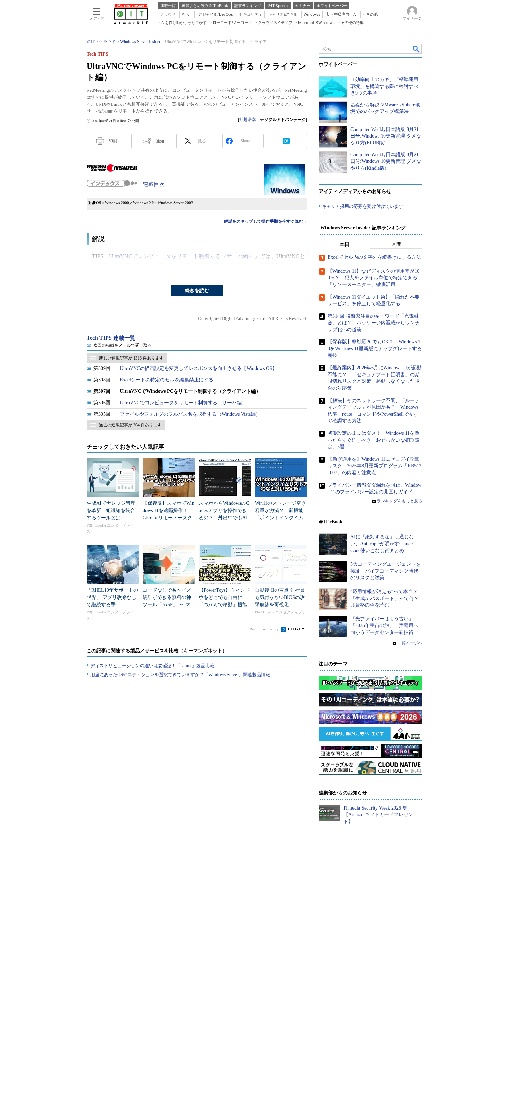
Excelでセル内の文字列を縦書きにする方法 (374, 257)
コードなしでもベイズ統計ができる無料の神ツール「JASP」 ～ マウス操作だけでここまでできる (167, 605)
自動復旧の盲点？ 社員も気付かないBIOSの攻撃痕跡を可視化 (280, 597)
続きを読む (197, 290)
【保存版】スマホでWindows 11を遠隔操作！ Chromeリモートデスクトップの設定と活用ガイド (168, 518)
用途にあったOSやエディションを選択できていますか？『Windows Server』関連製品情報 (180, 674)
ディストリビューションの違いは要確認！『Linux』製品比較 (152, 665)
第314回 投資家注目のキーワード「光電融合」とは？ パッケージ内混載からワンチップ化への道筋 (374, 322)
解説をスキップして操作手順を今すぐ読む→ (265, 221)
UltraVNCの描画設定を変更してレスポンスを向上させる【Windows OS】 (198, 368)
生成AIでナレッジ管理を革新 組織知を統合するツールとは (111, 510)
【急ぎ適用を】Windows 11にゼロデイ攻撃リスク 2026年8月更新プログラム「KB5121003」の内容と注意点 (374, 466)
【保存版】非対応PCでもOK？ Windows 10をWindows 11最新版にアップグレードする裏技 (375, 348)
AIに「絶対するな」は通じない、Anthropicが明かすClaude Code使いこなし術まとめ (382, 543)
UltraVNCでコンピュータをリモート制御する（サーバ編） (181, 256)
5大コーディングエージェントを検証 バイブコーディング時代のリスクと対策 (385, 571)
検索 (416, 49)
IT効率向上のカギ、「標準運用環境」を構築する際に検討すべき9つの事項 (384, 86)
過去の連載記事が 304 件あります (130, 425)
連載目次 (154, 184)
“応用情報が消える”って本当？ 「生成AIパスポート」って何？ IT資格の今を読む (386, 598)
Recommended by (265, 629)
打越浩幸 (247, 119)
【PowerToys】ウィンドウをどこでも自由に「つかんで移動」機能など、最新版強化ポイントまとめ (224, 605)
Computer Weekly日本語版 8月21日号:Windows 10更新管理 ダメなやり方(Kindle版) (385, 161)
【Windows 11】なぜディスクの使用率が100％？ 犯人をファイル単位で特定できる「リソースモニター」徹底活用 (373, 277)
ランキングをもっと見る (399, 500)
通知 (160, 141)
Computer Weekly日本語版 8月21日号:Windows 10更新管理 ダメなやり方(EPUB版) (385, 136)
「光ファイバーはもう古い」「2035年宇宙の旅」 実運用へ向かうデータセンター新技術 (384, 625)
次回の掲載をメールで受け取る (122, 345)
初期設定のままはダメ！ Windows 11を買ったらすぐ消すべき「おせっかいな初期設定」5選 (374, 440)
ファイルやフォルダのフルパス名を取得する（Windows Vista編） (190, 414)
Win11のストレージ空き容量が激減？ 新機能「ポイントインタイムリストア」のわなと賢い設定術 (280, 518)
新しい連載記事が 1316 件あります (131, 358)
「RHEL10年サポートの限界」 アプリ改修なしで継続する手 (112, 597)
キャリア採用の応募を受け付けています (362, 206)
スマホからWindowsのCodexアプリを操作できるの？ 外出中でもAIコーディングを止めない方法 (224, 518)
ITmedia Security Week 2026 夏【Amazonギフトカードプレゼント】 (378, 814)
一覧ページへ (410, 643)
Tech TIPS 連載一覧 (111, 338)
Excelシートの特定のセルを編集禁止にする (166, 379)
